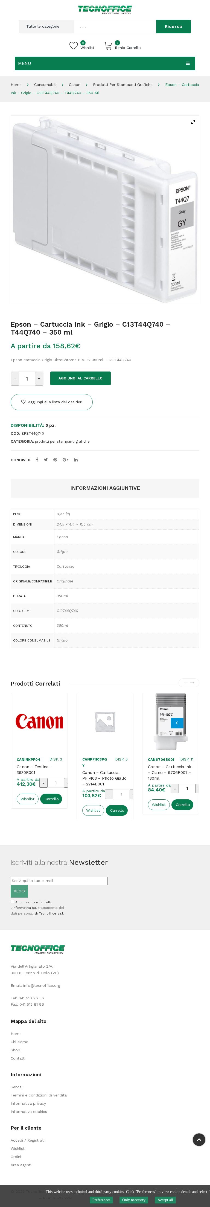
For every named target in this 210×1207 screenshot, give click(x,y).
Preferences (101, 1200)
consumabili (45, 84)
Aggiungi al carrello (81, 378)
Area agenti (21, 1165)
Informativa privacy (28, 1103)
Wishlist (18, 1148)
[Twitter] (46, 459)
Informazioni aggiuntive (105, 488)
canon (74, 84)
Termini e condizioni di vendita (39, 1095)
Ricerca (173, 26)
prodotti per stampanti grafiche (123, 84)
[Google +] (65, 459)
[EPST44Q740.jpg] (105, 210)
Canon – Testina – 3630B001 (34, 769)
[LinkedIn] (76, 459)
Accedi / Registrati (28, 1140)
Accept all (165, 1200)
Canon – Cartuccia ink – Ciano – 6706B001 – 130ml (169, 772)
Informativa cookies (29, 1111)
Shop (15, 1050)
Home (16, 84)
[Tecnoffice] (105, 9)
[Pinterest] (55, 459)
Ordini (16, 1156)
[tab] (105, 488)
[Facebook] (37, 459)
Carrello (52, 799)
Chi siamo (19, 1042)
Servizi (16, 1087)
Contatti (18, 1058)
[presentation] (186, 683)
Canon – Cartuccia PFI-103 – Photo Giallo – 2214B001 (104, 778)
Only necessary (133, 1200)
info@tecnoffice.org (41, 985)
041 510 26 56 (31, 998)
